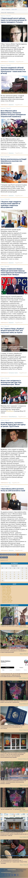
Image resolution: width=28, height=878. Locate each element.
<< (1, 554)
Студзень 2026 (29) (6, 596)
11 (6, 574)
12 (10, 574)
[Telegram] (4, 875)
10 (1, 557)
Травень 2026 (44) (6, 590)
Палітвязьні (12, 61)
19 (10, 576)
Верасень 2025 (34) (7, 602)
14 (18, 574)
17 (2, 576)
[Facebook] (6, 875)
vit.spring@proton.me (6, 872)
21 (18, 576)
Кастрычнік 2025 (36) (7, 600)
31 (2, 580)
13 (14, 574)
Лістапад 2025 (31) (6, 599)
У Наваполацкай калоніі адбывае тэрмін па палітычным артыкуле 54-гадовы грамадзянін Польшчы (14, 20)
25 (6, 578)
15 (22, 574)
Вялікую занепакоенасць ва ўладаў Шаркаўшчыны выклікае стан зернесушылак (13, 161)
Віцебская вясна (12, 869)
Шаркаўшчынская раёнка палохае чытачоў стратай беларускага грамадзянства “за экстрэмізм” (12, 727)
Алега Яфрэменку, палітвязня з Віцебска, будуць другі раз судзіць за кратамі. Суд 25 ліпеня (13, 424)
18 (6, 576)
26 (10, 578)
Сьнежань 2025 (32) (7, 597)
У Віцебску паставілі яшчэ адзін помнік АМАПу (13, 625)
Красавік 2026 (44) (6, 592)
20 (14, 576)
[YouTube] (15, 875)
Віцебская (8, 1)
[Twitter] (9, 875)
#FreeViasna (10, 411)
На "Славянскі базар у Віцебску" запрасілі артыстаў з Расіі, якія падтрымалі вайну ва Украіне (12, 330)
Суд (9, 482)
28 (18, 578)
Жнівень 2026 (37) (6, 586)
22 (22, 576)
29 (22, 578)
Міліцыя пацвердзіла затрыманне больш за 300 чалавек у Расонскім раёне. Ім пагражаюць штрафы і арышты (13, 782)
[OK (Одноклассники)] (18, 875)
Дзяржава (11, 104)
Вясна (9, 6)
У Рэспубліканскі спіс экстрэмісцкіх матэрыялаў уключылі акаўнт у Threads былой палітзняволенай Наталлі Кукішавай (14, 675)
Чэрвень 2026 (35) (6, 589)
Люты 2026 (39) (6, 594)
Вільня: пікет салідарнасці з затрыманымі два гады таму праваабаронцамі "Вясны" (11, 382)
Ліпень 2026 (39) (6, 587)
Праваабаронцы (13, 416)
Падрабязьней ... (20, 61)
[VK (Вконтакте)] (12, 875)
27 (14, 578)
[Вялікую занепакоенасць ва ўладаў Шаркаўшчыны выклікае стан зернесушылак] (14, 174)
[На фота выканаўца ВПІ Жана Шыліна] (14, 501)
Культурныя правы (13, 372)
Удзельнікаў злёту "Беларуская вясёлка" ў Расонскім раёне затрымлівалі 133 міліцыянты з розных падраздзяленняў (13, 651)
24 (2, 578)
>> (6, 557)
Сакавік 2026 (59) (6, 593)
